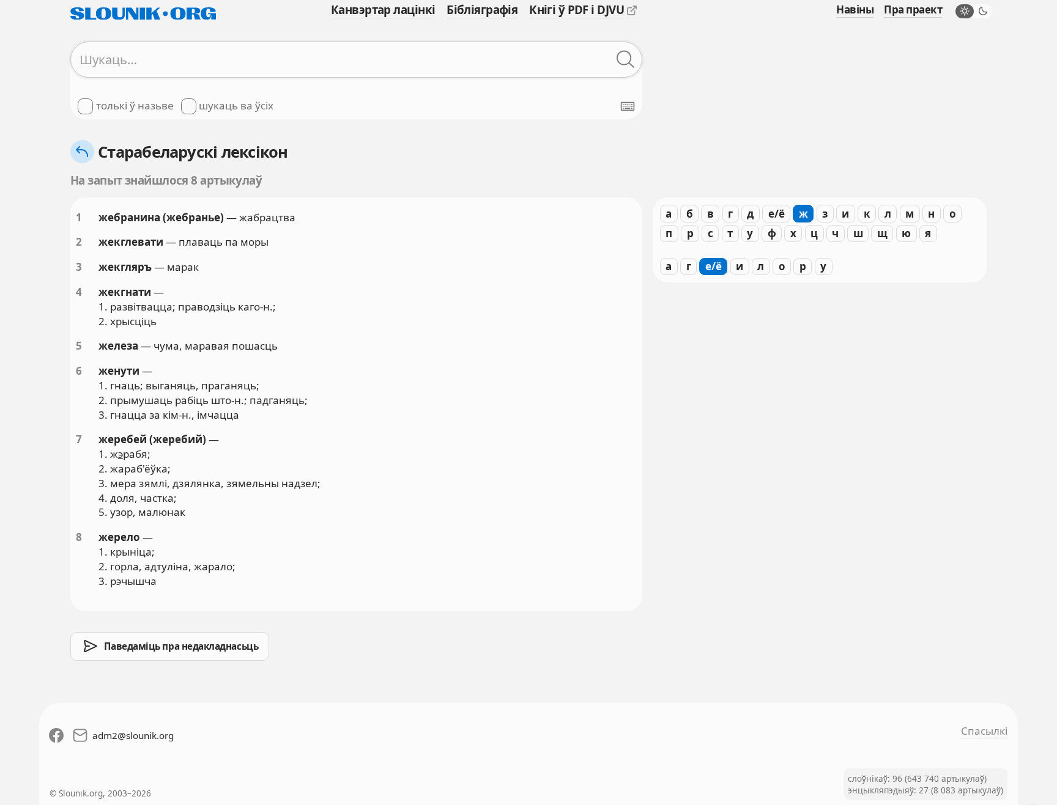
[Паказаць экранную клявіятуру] (627, 106)
